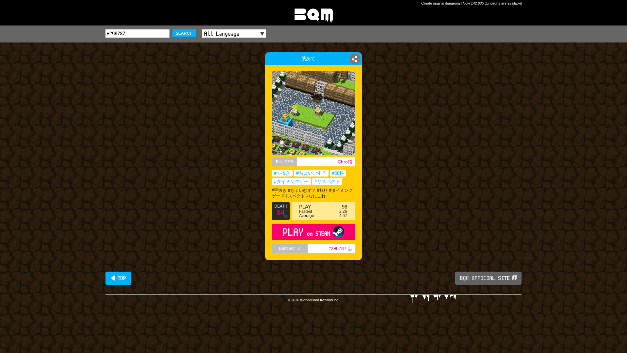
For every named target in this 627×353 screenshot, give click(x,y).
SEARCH (184, 33)
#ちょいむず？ (311, 173)
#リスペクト (327, 181)
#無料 (338, 173)
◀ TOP (118, 278)
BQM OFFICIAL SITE (485, 278)
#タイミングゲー (291, 181)
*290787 (337, 248)
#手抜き (282, 173)
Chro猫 (345, 161)
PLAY (306, 232)
